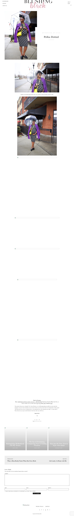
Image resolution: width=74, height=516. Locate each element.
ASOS (44, 403)
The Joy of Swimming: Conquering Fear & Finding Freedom (37, 443)
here (37, 403)
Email (27, 487)
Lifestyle (5, 5)
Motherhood (5, 1)
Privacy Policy (39, 506)
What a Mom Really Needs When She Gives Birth (21, 461)
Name (6, 487)
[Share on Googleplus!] (39, 420)
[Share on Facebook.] (34, 420)
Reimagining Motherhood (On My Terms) (15, 444)
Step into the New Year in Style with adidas (59, 444)
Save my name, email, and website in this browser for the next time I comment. (21, 491)
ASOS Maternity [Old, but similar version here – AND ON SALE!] (30, 401)
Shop (69, 3)
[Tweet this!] (37, 420)
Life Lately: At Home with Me (58, 461)
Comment (6, 473)
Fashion (4, 3)
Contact (47, 506)
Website (49, 487)
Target (51, 403)
